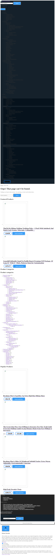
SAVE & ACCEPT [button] (6, 554)
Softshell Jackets (12, 298)
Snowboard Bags (12, 87)
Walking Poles (12, 90)
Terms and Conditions (8, 498)
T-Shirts (7, 37)
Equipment (5, 38)
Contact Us (5, 499)
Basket (5, 520)
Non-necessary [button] (5, 548)
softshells (10, 33)
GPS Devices (9, 48)
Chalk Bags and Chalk (10, 43)
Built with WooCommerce (6, 512)
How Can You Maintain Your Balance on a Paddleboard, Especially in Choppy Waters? (21, 505)
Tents (7, 20)
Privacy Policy (6, 497)
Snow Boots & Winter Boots (15, 27)
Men (12, 326)
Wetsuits (7, 36)
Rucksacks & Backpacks (11, 59)
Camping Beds (9, 14)
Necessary (5, 543)
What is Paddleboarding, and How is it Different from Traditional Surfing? (19, 506)
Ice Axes (8, 51)
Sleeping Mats (9, 19)
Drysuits (7, 354)
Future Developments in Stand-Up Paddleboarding (14, 508)
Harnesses (8, 49)
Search (17, 3)
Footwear (8, 24)
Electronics (8, 47)
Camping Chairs (9, 15)
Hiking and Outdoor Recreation (15, 325)
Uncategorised (6, 350)
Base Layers (8, 22)
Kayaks (10, 65)
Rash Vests (11, 68)
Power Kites (8, 58)
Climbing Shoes (12, 25)
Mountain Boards (9, 55)
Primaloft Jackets (12, 32)
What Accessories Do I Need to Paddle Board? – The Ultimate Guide (18, 504)
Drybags (10, 73)
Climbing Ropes (9, 44)
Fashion (5, 322)
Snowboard (8, 84)
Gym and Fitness (9, 39)
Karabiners (8, 53)
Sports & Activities (7, 61)
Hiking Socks (9, 30)
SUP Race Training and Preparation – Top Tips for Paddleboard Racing (18, 509)
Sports (4, 329)
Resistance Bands (12, 41)
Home (4, 11)
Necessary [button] (4, 542)
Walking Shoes (12, 28)
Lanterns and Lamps (10, 16)
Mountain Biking (9, 81)
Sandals (10, 291)
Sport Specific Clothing (11, 323)
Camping (5, 13)
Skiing (7, 83)
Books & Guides (6, 60)
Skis (9, 335)
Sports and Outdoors (7, 349)
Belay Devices (9, 42)
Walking (7, 89)
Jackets (7, 31)
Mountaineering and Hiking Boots (16, 26)
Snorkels (10, 72)
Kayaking (11, 348)
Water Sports (8, 344)
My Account (6, 515)
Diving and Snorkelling (14, 345)
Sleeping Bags (9, 18)
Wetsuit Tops (11, 67)
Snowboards (11, 85)
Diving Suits (14, 346)
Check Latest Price (19, 233)
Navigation (8, 56)
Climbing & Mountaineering (12, 75)
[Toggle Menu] (3, 9)
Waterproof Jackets (13, 34)
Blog (4, 94)
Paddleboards (11, 64)
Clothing (5, 21)
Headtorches (8, 50)
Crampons (8, 45)
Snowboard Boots (12, 88)
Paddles (10, 71)
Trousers (8, 303)
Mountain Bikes (12, 82)
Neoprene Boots (12, 70)
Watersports (8, 62)
